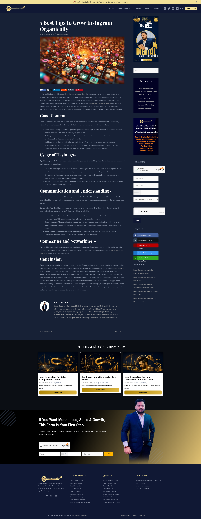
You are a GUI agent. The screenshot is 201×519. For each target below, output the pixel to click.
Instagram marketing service (100, 103)
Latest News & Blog (110, 483)
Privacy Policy (125, 515)
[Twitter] (169, 8)
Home (111, 8)
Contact (156, 8)
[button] (196, 2)
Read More (58, 392)
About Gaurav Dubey (110, 480)
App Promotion (75, 491)
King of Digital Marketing (79, 515)
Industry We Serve (109, 491)
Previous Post (46, 331)
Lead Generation (146, 98)
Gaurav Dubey (44, 383)
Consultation (123, 8)
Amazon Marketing (146, 105)
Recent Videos (108, 489)
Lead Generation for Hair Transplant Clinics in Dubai (138, 378)
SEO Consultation (76, 480)
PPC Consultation (146, 95)
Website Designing (146, 101)
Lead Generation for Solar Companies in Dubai (52, 378)
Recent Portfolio (108, 486)
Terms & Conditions (139, 515)
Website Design (75, 489)
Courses (138, 8)
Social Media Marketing (78, 499)
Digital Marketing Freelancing (80, 502)
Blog (147, 8)
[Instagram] (173, 8)
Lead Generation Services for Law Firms (99, 378)
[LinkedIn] (177, 8)
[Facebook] (165, 8)
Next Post (119, 331)
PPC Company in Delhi (110, 499)
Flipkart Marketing (146, 108)
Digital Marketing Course (111, 502)
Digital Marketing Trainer (111, 494)
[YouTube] (181, 8)
